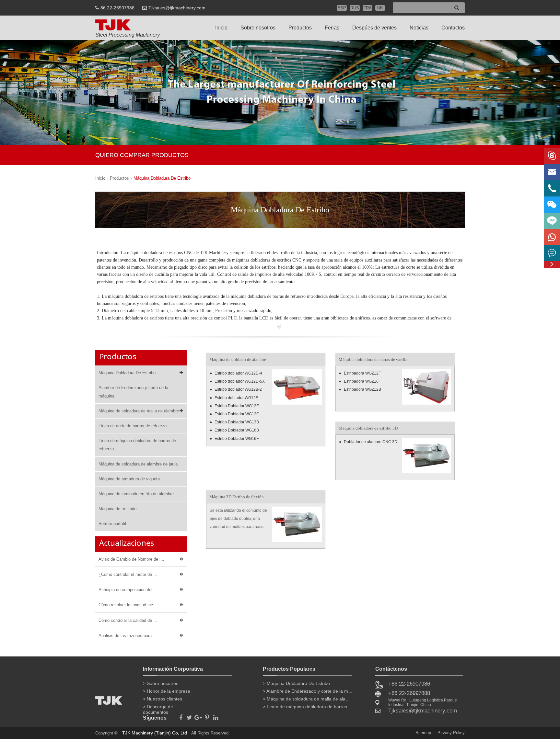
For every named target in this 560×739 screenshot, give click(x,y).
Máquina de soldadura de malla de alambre (139, 411)
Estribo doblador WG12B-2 (238, 389)
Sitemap (423, 732)
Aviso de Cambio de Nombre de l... (131, 559)
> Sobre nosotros (160, 683)
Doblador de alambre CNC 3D (370, 442)
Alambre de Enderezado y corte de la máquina (133, 391)
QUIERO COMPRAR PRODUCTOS (142, 155)
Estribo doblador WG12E (236, 398)
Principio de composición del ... (128, 589)
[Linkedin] (215, 716)
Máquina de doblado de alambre (237, 359)
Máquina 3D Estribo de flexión (236, 496)
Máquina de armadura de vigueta (129, 478)
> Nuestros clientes (162, 698)
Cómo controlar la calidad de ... (128, 620)
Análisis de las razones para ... (128, 635)
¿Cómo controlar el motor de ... (128, 574)
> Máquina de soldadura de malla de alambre (308, 698)
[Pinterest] (207, 716)
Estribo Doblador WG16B (237, 430)
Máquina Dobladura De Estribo (162, 178)
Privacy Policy (451, 732)
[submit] (456, 8)
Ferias (332, 27)
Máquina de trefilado (117, 508)
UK (380, 8)
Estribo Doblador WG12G (237, 414)
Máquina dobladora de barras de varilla (373, 359)
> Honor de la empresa (166, 691)
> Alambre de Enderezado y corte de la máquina (308, 691)
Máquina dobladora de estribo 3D (368, 428)
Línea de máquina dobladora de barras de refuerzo (137, 444)
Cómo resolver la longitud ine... (128, 604)
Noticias (419, 27)
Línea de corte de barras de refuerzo (133, 425)
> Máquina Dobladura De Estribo (296, 683)
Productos (300, 27)
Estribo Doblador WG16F (237, 438)
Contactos (453, 27)
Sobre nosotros (257, 27)
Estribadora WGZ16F (362, 381)
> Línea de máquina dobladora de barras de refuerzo (308, 706)
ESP (341, 8)
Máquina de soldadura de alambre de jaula (138, 464)
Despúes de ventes (374, 27)
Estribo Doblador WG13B (237, 422)
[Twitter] (189, 716)
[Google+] (198, 716)
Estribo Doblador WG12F (237, 406)
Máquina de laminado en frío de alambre (136, 493)
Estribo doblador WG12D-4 (238, 373)
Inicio (221, 27)
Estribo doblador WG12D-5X (240, 381)
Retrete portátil (112, 523)
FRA (367, 8)
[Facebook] (180, 716)
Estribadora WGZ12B (362, 389)
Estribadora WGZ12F (362, 373)
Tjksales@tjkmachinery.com (176, 7)
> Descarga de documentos (158, 708)
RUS (354, 8)
